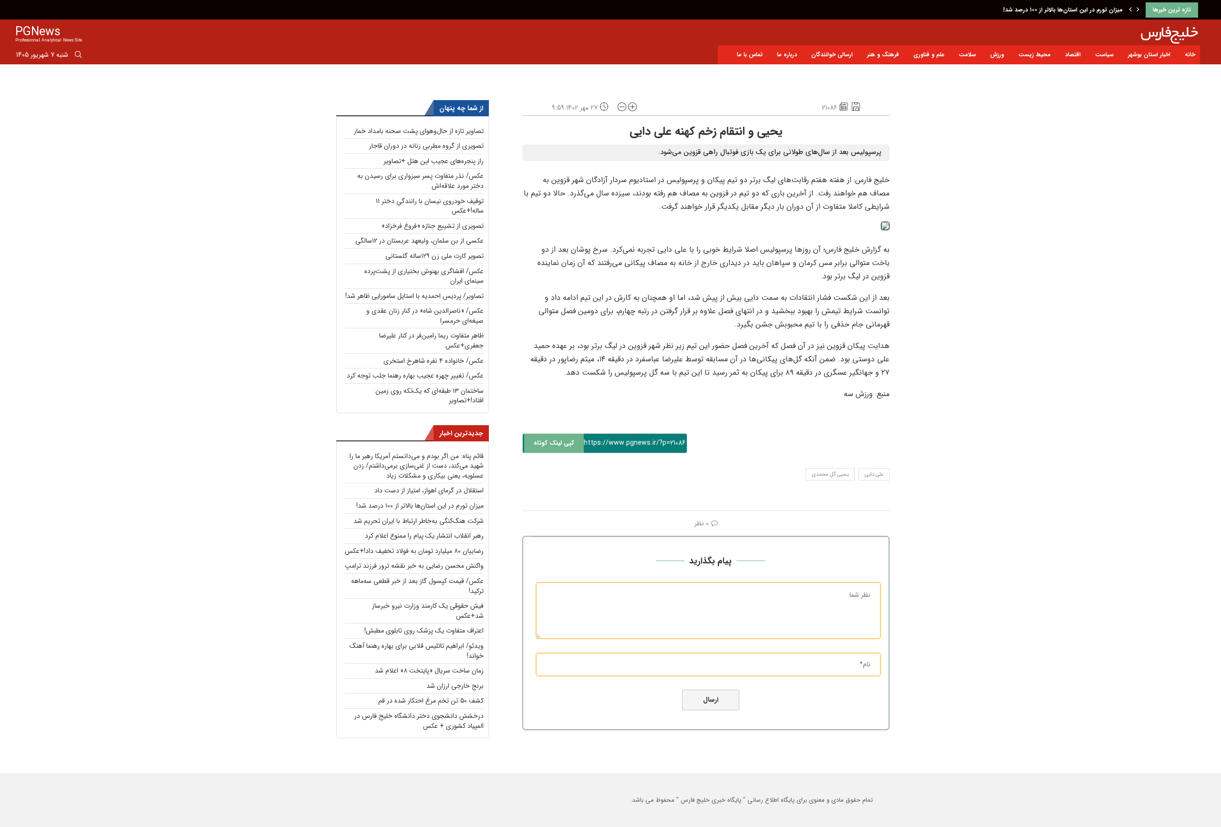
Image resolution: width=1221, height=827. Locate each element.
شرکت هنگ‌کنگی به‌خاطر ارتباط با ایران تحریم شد (418, 521)
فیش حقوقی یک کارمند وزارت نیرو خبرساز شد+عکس (428, 611)
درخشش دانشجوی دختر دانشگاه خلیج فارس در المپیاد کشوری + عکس (419, 721)
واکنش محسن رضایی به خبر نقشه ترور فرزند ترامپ (414, 566)
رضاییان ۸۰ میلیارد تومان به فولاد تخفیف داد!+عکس (414, 551)
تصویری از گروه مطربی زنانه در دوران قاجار (426, 146)
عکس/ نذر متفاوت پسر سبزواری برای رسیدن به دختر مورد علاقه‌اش (420, 181)
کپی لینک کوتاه (554, 443)
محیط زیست (1034, 54)
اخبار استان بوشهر (1149, 54)
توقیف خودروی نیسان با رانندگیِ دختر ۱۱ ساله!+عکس (430, 206)
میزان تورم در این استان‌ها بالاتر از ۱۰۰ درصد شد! (1063, 9)
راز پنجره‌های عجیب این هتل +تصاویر (433, 161)
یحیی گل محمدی (830, 474)
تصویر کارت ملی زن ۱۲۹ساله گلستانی (434, 256)
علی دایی (874, 474)
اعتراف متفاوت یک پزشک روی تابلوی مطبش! (424, 630)
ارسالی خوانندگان (832, 54)
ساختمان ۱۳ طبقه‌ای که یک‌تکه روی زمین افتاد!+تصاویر (429, 396)
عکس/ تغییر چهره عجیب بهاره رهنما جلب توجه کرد (415, 375)
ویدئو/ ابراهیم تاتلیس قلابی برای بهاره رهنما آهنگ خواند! (417, 651)
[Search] (78, 56)
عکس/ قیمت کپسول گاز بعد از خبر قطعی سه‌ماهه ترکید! (417, 586)
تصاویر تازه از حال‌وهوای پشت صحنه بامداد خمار (419, 131)
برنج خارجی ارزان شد (455, 686)
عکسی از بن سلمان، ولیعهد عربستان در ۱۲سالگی (419, 240)
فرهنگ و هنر (883, 54)
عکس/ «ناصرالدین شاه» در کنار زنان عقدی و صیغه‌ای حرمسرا (425, 316)
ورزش (997, 54)
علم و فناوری (928, 54)
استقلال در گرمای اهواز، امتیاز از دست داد (429, 490)
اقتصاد (1073, 54)
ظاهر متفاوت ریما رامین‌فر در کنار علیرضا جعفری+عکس (431, 340)
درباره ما (787, 54)
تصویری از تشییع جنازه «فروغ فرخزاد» (433, 226)
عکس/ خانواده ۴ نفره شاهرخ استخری (433, 361)
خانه (1190, 54)
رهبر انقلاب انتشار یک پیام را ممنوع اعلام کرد (424, 536)
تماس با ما (750, 54)
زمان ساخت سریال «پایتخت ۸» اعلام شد (429, 670)
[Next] (1138, 10)
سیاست (1104, 54)
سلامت (967, 54)
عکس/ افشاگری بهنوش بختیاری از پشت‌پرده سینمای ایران (424, 276)
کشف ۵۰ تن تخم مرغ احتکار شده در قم (431, 700)
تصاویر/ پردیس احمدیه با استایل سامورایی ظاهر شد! (414, 296)
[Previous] (1130, 10)
